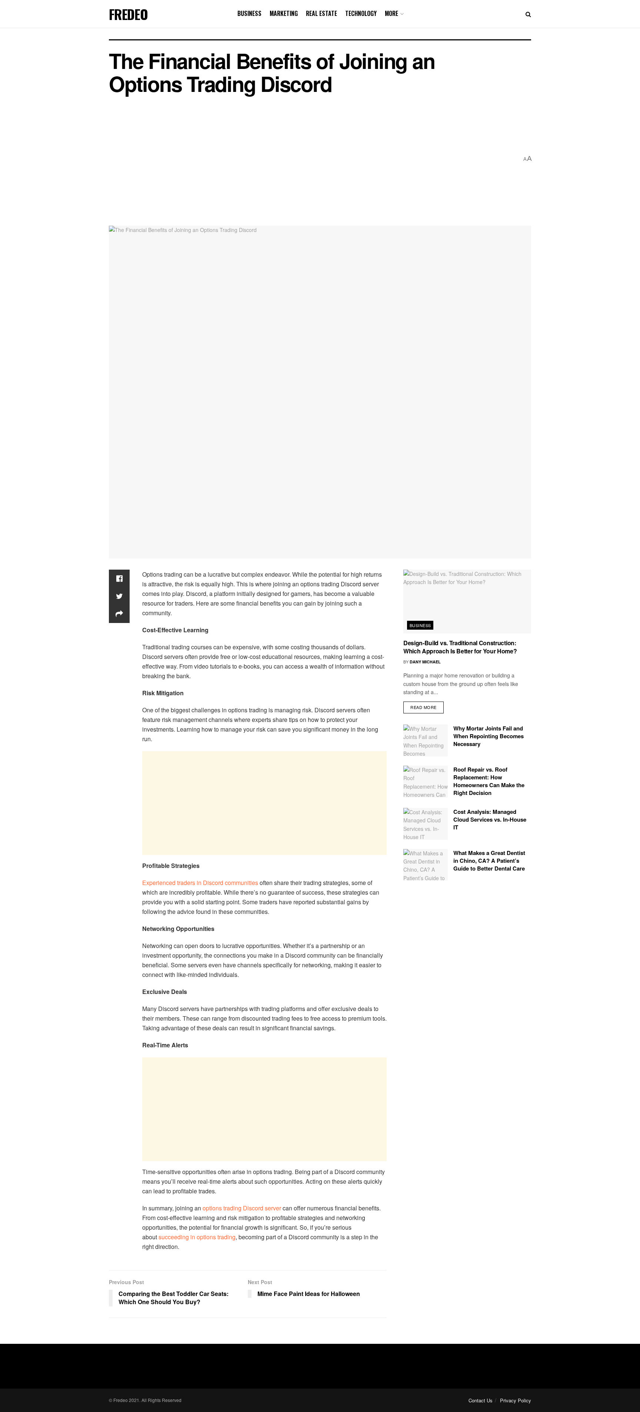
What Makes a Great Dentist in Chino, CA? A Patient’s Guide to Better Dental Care (489, 860)
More (391, 13)
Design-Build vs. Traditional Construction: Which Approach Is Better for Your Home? (460, 647)
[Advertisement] (314, 159)
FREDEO (128, 14)
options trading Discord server (242, 1208)
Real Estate (321, 13)
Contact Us (481, 1400)
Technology (361, 13)
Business (249, 13)
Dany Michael (425, 661)
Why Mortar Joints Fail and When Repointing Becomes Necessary (488, 736)
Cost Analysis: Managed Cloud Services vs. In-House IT (489, 819)
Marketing (284, 13)
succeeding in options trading (197, 1237)
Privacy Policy (515, 1400)
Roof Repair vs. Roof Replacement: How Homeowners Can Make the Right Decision (488, 781)
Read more (423, 707)
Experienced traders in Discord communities (200, 882)
